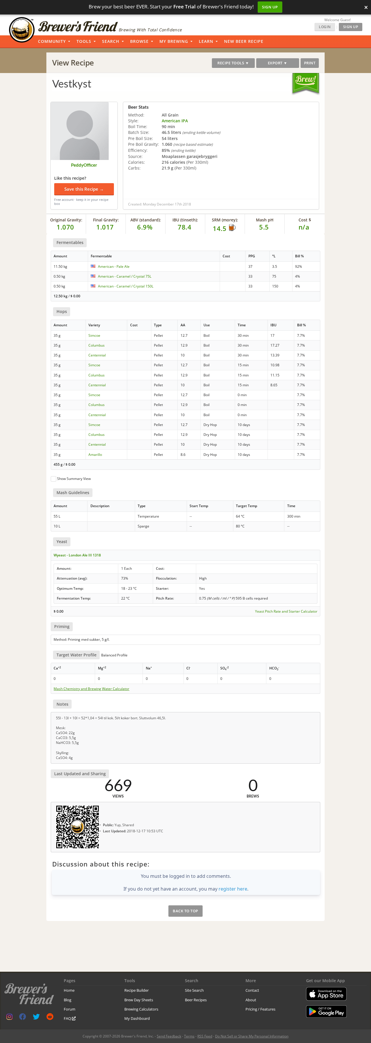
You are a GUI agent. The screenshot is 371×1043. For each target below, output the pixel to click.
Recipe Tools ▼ (233, 62)
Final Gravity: (106, 220)
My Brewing (173, 41)
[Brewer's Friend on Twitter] (36, 1017)
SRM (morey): (225, 220)
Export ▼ (278, 62)
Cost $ (305, 220)
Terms (189, 1036)
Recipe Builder (136, 990)
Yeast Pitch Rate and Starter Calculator (286, 611)
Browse (139, 41)
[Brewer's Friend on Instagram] (9, 1017)
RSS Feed (204, 1036)
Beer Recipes (196, 999)
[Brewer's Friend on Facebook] (22, 1017)
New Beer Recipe (243, 41)
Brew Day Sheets (138, 999)
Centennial (97, 355)
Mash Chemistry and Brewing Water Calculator (91, 689)
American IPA (175, 120)
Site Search (194, 990)
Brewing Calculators (141, 1009)
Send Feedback (169, 1036)
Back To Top (185, 910)
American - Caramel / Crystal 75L (124, 276)
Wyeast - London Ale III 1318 (77, 555)
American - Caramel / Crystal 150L (125, 286)
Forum (69, 1009)
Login (325, 26)
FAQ (68, 1018)
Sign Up (270, 7)
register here (233, 889)
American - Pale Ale (114, 266)
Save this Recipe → (84, 189)
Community (52, 41)
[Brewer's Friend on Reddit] (49, 1017)
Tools (84, 41)
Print (310, 62)
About (250, 999)
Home (69, 990)
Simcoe (94, 335)
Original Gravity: (66, 220)
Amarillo (95, 454)
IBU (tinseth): (185, 220)
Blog (67, 999)
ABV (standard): (145, 220)
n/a (304, 227)
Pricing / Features (260, 1009)
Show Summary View (74, 478)
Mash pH (265, 220)
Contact (252, 990)
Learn (206, 41)
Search (110, 41)
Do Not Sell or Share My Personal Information (251, 1036)
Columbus (96, 345)
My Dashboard (137, 1018)
